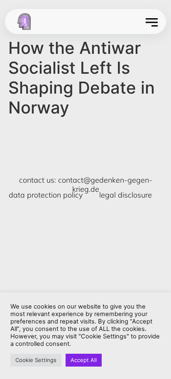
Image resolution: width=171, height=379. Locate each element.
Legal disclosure (125, 195)
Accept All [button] (84, 360)
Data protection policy (46, 195)
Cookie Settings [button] (35, 360)
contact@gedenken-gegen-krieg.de (105, 184)
